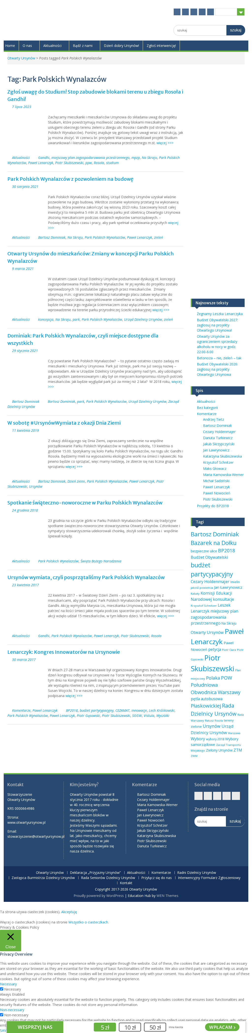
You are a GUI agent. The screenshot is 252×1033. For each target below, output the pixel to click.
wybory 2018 (215, 739)
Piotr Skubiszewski (69, 162)
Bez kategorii (207, 407)
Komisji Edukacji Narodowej (211, 596)
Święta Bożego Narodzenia (100, 561)
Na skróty (226, 12)
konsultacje (223, 599)
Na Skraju (149, 157)
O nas (27, 45)
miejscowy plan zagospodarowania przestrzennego (90, 157)
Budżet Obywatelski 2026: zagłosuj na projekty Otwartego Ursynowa (217, 369)
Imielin (235, 582)
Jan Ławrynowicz (216, 450)
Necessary (12, 989)
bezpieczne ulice (204, 550)
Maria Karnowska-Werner (223, 474)
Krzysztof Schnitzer (218, 462)
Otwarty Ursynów (21, 58)
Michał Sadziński (216, 480)
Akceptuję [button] (69, 911)
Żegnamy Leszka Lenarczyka (220, 313)
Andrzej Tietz (213, 419)
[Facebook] (177, 11)
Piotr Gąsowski (88, 715)
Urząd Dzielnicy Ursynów (143, 319)
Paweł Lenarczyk (40, 162)
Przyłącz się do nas (156, 877)
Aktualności (52, 45)
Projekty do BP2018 (213, 505)
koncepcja (45, 319)
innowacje (139, 710)
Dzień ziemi (76, 481)
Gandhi (43, 157)
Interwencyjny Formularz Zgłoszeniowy (209, 877)
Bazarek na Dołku (213, 543)
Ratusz (209, 720)
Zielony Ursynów (219, 750)
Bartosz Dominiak (51, 237)
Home (10, 45)
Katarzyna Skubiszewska (222, 456)
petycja (214, 649)
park (76, 319)
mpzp (135, 157)
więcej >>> (165, 142)
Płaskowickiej (206, 705)
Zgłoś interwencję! (161, 45)
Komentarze (21, 710)
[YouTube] (202, 11)
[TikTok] (210, 11)
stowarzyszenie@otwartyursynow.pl (35, 836)
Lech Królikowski (161, 710)
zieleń (158, 237)
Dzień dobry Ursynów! (121, 45)
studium (112, 162)
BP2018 (72, 710)
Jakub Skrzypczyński (219, 444)
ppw (88, 162)
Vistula (149, 715)
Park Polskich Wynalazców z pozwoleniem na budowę (70, 179)
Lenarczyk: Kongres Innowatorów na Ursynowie (63, 652)
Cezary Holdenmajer (219, 431)
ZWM (194, 756)
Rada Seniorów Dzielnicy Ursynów (108, 877)
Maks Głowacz (214, 468)
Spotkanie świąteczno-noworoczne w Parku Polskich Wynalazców (84, 503)
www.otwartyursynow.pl (26, 822)
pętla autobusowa (206, 698)
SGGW (137, 715)
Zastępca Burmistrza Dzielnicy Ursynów (43, 877)
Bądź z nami (83, 45)
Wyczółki (162, 715)
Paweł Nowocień (216, 493)
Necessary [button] (8, 984)
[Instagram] (193, 11)
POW (226, 677)
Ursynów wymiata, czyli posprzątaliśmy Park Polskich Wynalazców (86, 577)
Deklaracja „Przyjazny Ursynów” (95, 872)
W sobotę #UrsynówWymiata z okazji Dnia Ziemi (64, 423)
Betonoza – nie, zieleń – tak (219, 358)
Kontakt (126, 883)
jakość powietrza (202, 587)
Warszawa (234, 733)
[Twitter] (185, 11)
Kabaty (195, 593)
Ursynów (35, 486)
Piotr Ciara (229, 650)
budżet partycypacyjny (96, 710)
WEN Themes (167, 895)
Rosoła (99, 162)
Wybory (198, 738)
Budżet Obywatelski (209, 557)
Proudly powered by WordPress (99, 895)
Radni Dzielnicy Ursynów (196, 872)
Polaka (213, 678)
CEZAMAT (122, 710)
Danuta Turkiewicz (218, 437)
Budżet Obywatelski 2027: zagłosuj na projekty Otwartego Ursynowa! (217, 325)
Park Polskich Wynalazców (105, 237)
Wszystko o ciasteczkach (88, 922)
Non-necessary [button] (12, 1009)
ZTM (238, 750)
